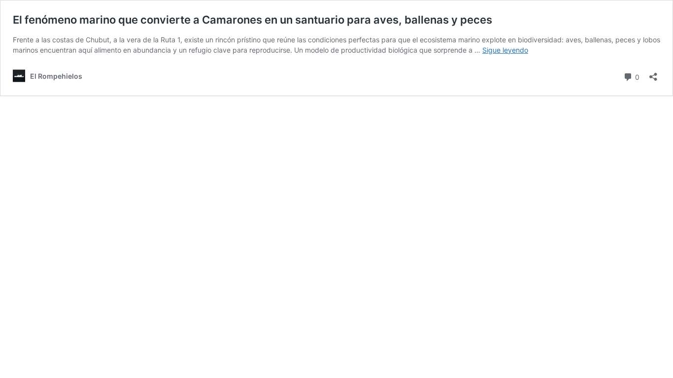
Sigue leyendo (505, 50)
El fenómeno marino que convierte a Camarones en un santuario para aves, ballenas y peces (252, 19)
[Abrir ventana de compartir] (653, 73)
